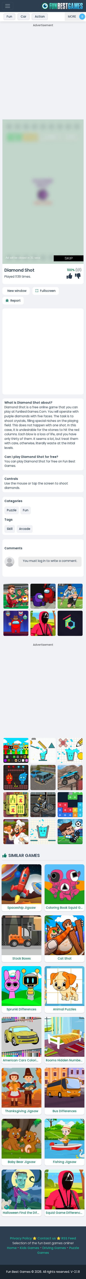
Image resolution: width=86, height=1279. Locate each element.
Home (12, 1248)
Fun (25, 510)
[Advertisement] (43, 70)
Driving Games (54, 1248)
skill (10, 529)
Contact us (46, 1238)
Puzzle (11, 510)
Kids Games (29, 1248)
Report (15, 300)
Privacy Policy (21, 1238)
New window (16, 291)
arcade (24, 529)
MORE (72, 16)
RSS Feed (68, 1238)
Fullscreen (48, 291)
